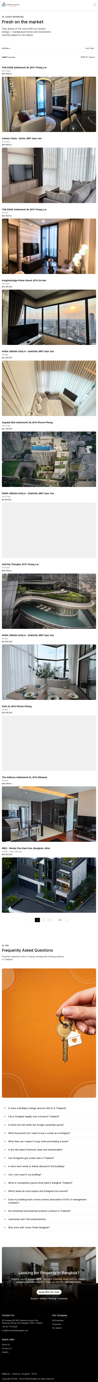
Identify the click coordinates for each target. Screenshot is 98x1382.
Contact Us (7, 1348)
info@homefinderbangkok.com (15, 1330)
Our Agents (57, 1328)
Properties (56, 1324)
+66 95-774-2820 (9, 1327)
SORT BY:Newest (88, 57)
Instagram (26, 1374)
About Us (6, 1344)
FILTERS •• (6, 48)
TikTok (34, 1374)
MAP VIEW (90, 48)
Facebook (16, 1374)
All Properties (58, 1320)
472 (60, 920)
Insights (5, 1352)
